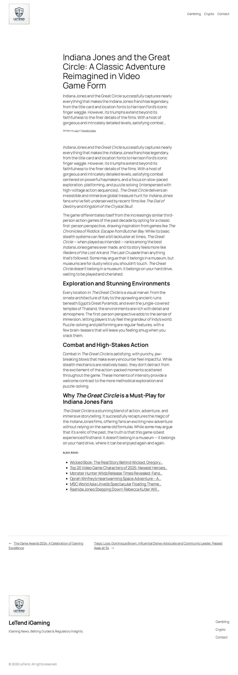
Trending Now (88, 130)
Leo (76, 130)
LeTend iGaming (29, 622)
